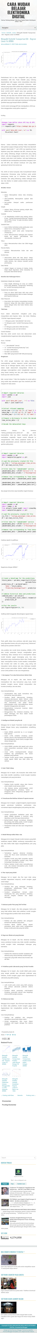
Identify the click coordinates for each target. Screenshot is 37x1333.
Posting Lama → (31, 1095)
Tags (12, 1184)
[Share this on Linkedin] (15, 1035)
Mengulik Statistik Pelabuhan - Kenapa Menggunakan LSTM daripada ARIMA (6, 1085)
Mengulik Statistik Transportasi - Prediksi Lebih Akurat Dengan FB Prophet (16, 1061)
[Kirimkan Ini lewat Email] (3, 1039)
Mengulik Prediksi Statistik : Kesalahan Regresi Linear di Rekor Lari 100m (15, 1085)
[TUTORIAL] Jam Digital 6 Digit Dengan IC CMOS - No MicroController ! (23, 1200)
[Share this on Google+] (10, 1035)
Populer (5, 1184)
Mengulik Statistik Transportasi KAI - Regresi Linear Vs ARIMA (18, 40)
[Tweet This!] (8, 1035)
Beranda (20, 1095)
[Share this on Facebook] (6, 1035)
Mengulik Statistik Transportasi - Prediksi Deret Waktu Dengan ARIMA (27, 1061)
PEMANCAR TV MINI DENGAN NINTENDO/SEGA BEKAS (18, 1209)
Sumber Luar (21, 1184)
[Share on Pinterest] (13, 1035)
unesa (14, 33)
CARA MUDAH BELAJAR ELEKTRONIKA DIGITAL (18, 10)
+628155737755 (18, 1176)
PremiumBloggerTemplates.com (12, 1331)
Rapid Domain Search (28, 1331)
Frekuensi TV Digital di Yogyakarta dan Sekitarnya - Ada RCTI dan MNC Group (22, 1188)
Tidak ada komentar (21, 44)
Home (3, 33)
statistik (8, 33)
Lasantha (30, 1330)
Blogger (25, 1327)
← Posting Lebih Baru (7, 1095)
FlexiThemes (13, 1330)
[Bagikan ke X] (7, 1039)
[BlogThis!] (5, 1039)
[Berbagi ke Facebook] (9, 1039)
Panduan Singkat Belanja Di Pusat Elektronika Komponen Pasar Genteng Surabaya (22, 1219)
